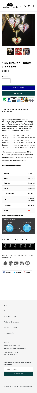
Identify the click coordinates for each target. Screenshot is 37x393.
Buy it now (18, 93)
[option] (10, 51)
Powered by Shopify (26, 386)
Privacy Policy (9, 333)
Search (7, 311)
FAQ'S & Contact (10, 316)
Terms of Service (10, 327)
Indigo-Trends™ (14, 386)
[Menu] (33, 5)
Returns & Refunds (11, 322)
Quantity (5, 77)
